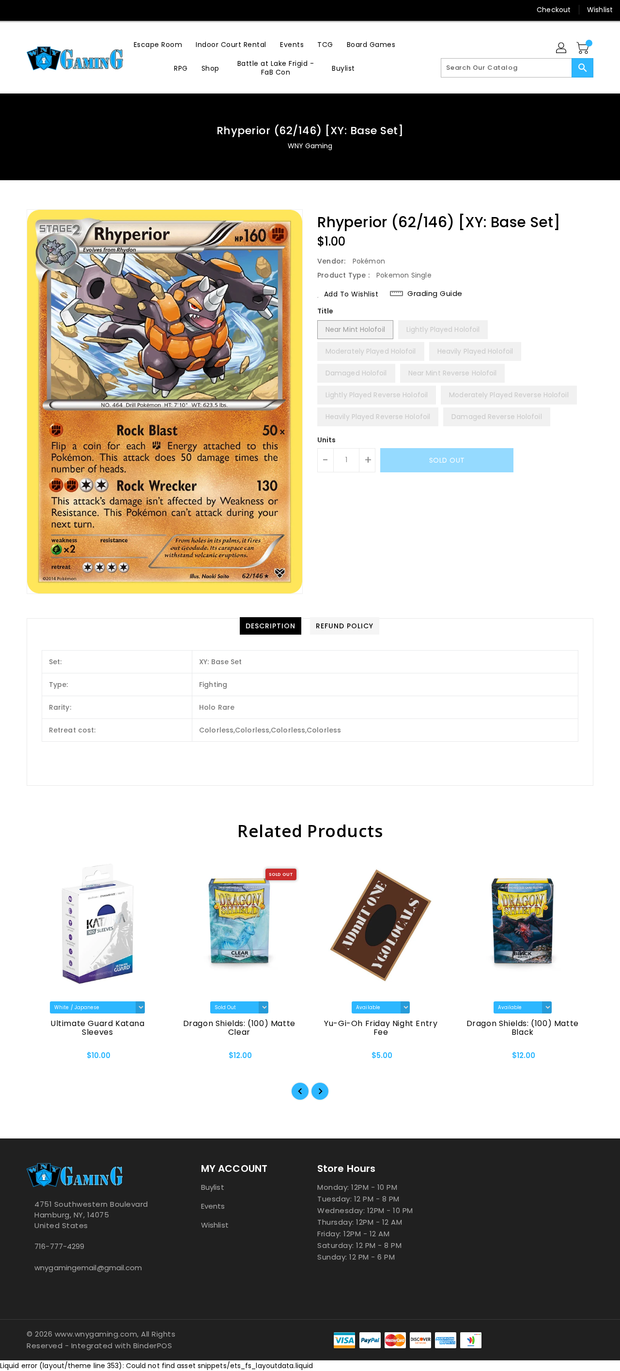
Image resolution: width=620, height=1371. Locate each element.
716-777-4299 (59, 1246)
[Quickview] (42, 1058)
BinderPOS (152, 1345)
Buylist (212, 1187)
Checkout (554, 10)
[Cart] (583, 48)
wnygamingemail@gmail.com (88, 1267)
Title (325, 311)
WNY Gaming (310, 146)
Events (213, 1206)
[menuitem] (158, 44)
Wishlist (600, 10)
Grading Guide (435, 293)
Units (326, 439)
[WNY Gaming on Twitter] (34, 9)
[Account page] (562, 48)
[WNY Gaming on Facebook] (15, 9)
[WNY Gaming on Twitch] (70, 9)
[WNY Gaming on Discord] (52, 9)
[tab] (270, 626)
